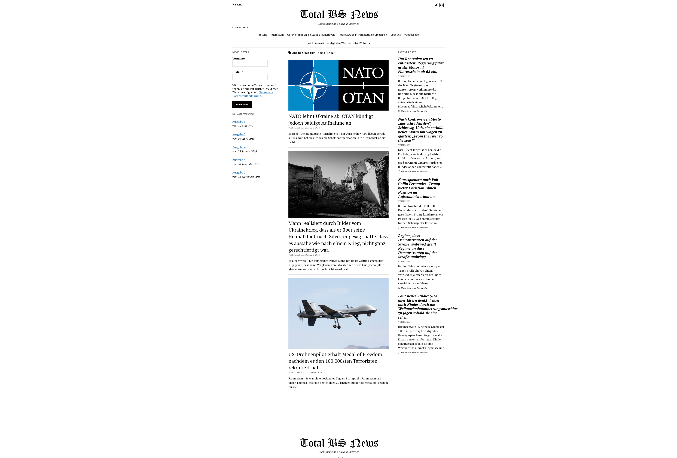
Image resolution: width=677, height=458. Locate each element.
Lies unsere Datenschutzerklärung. (252, 94)
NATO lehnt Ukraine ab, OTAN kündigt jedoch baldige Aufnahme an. (330, 119)
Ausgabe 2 (238, 172)
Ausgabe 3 (238, 160)
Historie (262, 34)
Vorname (238, 58)
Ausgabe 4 (238, 147)
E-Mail (237, 72)
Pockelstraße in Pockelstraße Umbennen (363, 34)
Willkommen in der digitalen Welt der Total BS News (339, 43)
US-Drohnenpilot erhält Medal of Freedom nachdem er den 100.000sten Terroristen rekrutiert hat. (335, 361)
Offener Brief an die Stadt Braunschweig (311, 34)
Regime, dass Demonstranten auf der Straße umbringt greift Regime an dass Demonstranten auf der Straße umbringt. (417, 246)
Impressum (277, 34)
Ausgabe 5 (238, 134)
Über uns (396, 34)
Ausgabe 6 (238, 122)
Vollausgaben (412, 34)
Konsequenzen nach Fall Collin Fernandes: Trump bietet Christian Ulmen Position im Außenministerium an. (419, 188)
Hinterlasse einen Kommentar (414, 111)
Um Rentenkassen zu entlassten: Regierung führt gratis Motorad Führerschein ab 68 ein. (421, 65)
